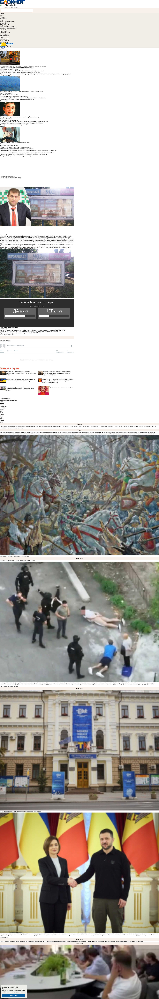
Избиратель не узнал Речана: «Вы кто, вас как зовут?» (15, 147)
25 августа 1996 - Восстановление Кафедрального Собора (128, 684)
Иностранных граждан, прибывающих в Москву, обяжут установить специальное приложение (67, 683)
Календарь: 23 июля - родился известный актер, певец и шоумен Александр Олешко (24, 121)
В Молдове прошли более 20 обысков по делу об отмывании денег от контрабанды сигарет (126, 432)
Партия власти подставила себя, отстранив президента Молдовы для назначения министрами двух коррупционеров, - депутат (35, 74)
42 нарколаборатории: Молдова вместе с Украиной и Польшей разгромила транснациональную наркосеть (26, 432)
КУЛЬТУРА (3, 23)
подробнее (14, 400)
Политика (2, 176)
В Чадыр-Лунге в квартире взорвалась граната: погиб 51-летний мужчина (19, 560)
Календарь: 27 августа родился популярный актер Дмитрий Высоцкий (116, 426)
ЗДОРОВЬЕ (3, 18)
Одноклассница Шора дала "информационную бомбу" (15, 333)
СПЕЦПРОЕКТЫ (4, 36)
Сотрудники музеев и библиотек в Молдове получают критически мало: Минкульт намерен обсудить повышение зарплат (64, 935)
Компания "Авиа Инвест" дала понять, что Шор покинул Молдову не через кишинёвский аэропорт (27, 330)
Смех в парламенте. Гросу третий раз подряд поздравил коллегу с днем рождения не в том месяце (28, 150)
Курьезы (2, 126)
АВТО (1, 15)
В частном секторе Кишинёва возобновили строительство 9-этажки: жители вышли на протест (114, 935)
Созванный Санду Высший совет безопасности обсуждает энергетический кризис (23, 97)
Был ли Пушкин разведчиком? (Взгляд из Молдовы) (13, 941)
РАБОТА (10, 43)
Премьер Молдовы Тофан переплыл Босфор (46, 934)
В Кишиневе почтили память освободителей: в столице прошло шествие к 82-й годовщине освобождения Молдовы (84, 934)
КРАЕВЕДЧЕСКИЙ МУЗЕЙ (7, 22)
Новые (2, 351)
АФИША (2, 17)
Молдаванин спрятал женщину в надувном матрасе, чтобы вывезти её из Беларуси (21, 426)
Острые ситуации (5, 75)
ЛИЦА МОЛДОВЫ (5, 25)
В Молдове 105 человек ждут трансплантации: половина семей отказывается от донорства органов (135, 934)
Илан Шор (3, 334)
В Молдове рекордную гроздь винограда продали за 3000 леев (31, 684)
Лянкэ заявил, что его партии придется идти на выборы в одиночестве (20, 72)
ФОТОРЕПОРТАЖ (5, 39)
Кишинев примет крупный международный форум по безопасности (63, 684)
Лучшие (9, 351)
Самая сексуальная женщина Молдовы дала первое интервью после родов (21, 123)
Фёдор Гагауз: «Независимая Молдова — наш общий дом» (85, 426)
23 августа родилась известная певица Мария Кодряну (130, 941)
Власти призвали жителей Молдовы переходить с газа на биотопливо (96, 684)
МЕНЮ (2, 14)
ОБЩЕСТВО (3, 29)
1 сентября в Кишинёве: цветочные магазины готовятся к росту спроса (18, 935)
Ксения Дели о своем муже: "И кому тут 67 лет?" (14, 125)
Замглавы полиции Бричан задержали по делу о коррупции (56, 426)
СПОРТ (2, 37)
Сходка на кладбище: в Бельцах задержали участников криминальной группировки (20, 683)
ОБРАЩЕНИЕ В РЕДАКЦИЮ (8, 28)
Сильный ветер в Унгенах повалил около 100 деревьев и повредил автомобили (52, 433)
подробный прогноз (5, 400)
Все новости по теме (6, 69)
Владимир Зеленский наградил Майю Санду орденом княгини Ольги (17, 934)
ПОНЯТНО (13, 995)
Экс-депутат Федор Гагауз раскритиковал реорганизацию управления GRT (137, 433)
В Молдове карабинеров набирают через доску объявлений (16, 148)
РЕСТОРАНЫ (4, 34)
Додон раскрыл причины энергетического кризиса (14, 96)
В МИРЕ (2, 20)
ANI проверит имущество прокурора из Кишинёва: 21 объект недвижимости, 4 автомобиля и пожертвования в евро (89, 941)
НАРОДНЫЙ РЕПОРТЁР (7, 26)
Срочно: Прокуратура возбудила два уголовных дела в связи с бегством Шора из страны (25, 331)
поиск (12, 334)
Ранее (16, 351)
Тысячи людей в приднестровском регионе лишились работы (17, 99)
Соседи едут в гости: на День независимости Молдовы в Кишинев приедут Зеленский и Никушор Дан (95, 433)
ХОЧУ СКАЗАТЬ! (4, 40)
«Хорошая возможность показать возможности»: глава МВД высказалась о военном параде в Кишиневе (80, 432)
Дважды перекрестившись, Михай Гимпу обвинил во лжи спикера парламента (22, 70)
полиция (8, 334)
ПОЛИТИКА (3, 31)
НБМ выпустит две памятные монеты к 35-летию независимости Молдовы (44, 941)
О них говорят (4, 101)
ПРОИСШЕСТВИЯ (5, 32)
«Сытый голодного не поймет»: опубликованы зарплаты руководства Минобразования (21, 811)
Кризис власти (4, 50)
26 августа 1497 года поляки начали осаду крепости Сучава (15, 556)
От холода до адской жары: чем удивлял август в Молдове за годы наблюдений (108, 683)
